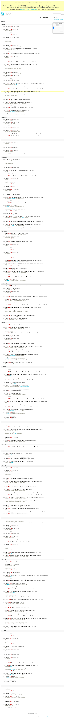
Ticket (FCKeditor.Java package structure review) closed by (19, 164)
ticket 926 (12, 134)
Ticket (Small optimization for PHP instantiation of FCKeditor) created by (20, 660)
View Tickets (56, 17)
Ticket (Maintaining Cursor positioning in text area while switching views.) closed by (26, 304)
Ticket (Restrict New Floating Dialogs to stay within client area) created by (21, 446)
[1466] (11, 674)
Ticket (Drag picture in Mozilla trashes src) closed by (20, 312)
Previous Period (56, 19)
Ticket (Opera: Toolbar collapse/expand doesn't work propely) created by (22, 346)
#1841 (8, 206)
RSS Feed (33, 714)
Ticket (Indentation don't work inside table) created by (17, 327)
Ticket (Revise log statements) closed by (16, 191)
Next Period (61, 19)
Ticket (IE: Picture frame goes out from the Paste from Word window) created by (24, 502)
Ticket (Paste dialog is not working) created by (16, 404)
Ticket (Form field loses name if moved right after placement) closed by (24, 374)
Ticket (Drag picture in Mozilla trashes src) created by (16, 359)
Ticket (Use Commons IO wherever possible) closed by (18, 170)
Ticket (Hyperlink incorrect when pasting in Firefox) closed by (22, 307)
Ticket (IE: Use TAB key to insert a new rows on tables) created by (21, 500)
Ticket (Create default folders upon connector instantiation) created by (21, 91)
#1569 (12, 462)
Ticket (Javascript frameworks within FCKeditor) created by (19, 615)
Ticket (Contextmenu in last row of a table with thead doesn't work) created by (22, 124)
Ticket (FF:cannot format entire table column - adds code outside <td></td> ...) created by (23, 285)
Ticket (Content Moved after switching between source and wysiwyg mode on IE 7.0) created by (24, 522)
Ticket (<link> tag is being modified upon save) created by (17, 241)
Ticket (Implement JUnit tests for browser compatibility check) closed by (21, 53)
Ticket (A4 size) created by (12, 390)
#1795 (8, 682)
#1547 (11, 54)
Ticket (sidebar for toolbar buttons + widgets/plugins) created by (19, 626)
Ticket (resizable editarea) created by (14, 623)
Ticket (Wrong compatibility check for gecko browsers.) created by (20, 64)
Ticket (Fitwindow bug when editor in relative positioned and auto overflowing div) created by (25, 618)
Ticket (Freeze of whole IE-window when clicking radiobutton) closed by (20, 668)
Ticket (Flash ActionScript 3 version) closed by (17, 541)
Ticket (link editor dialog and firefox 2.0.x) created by (17, 586)
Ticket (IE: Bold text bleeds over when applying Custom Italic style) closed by (23, 497)
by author (54, 26)
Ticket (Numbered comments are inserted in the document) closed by (22, 552)
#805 (8, 584)
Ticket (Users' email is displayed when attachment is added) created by (21, 69)
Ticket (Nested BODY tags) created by (15, 233)
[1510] (11, 277)
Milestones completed (57, 27)
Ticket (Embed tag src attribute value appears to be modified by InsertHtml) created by (22, 481)
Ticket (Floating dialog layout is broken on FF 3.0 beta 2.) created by (20, 273)
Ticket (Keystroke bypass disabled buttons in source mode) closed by (24, 580)
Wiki (40, 17)
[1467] (11, 669)
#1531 (8, 358)
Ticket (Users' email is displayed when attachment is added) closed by (21, 67)
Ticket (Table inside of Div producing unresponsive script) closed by (23, 263)
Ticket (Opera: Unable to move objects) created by (18, 343)
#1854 (8, 280)
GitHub (32, 2)
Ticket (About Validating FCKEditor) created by (16, 99)
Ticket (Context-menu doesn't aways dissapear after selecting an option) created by (23, 429)
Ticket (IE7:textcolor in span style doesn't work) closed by (20, 596)
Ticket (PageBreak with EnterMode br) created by (16, 426)
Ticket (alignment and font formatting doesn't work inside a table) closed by (23, 260)
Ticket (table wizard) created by (13, 602)
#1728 (8, 677)
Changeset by (11, 26)
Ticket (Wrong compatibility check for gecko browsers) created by (20, 61)
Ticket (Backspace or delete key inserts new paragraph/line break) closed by (23, 271)
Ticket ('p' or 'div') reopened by (12, 302)
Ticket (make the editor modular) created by (16, 604)
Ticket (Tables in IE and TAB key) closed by (17, 218)
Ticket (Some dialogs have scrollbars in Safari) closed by (18, 409)
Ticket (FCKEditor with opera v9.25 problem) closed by (17, 102)
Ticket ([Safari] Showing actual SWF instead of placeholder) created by (19, 486)
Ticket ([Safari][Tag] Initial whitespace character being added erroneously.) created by (23, 135)
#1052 (14, 592)
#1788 (8, 413)
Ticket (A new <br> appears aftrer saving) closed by (18, 293)
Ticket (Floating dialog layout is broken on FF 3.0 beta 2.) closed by (23, 197)
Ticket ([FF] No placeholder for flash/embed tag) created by (17, 489)
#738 (10, 378)
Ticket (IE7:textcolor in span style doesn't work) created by (18, 662)
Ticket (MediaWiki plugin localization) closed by (18, 461)
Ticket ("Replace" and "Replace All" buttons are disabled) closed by (20, 208)
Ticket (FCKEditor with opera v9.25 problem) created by (18, 107)
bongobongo (12, 225)
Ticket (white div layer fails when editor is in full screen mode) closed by (21, 678)
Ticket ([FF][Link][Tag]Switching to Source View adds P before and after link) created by (23, 133)
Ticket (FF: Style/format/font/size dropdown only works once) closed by (20, 665)
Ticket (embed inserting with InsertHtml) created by (16, 351)
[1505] (11, 355)
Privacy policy (47, 716)
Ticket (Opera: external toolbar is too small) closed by (17, 673)
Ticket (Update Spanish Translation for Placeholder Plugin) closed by (20, 354)
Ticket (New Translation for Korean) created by (17, 362)
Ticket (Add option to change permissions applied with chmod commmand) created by (23, 83)
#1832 (12, 350)
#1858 (17, 261)
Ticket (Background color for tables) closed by (17, 453)
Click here (13, 111)
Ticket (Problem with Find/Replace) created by (15, 513)
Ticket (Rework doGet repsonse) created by (16, 59)
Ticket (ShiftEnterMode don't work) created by (15, 330)
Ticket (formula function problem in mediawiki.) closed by (19, 588)
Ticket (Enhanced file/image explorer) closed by (19, 455)
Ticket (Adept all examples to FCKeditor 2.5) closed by (19, 153)
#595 (11, 454)
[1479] (11, 581)
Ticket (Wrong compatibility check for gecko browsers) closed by (20, 48)
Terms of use (41, 716)
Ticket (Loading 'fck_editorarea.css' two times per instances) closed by (24, 432)
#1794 (12, 195)
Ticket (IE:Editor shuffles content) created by (16, 621)
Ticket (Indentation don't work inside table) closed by (17, 276)
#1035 (12, 553)
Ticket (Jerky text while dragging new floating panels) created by (20, 94)
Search (62, 17)
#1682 (8, 418)
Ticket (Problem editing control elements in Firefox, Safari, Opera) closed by (21, 414)
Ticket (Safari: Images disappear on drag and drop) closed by (22, 613)
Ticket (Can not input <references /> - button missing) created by (19, 440)
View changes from (55, 23)
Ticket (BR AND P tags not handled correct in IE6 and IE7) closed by (21, 224)
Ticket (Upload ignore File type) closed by (16, 505)
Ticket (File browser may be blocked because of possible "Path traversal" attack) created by (25, 96)
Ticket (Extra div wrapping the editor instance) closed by (21, 379)
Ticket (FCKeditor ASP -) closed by (18, 478)
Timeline (45, 17)
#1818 (12, 512)
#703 (11, 540)
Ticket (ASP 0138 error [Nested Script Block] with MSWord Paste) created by (23, 221)
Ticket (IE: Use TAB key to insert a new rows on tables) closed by (23, 494)
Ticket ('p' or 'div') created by (12, 324)
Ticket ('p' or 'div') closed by (16, 299)
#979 (23, 217)
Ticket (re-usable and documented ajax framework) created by (19, 610)
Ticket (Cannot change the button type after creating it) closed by (23, 371)
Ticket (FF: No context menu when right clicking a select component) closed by (25, 401)
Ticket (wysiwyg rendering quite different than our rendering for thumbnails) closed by (25, 296)
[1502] (11, 410)
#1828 (8, 114)
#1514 (11, 666)
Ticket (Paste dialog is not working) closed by (16, 202)
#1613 (15, 383)
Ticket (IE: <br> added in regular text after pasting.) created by (19, 315)
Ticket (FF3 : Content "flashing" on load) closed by (18, 458)
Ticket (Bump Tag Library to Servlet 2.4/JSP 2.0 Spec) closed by (20, 175)
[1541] (11, 111)
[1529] (10, 176)
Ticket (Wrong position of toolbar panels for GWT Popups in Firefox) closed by (22, 555)
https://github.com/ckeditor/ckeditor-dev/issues (28, 9)
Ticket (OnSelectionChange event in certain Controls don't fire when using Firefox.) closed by (26, 539)
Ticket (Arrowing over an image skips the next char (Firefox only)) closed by (21, 406)
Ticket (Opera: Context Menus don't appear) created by (19, 340)
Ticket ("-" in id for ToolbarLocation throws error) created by (18, 424)
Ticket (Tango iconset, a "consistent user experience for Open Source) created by (23, 599)
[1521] (11, 209)
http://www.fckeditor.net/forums (24, 386)
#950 (16, 84)
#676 (7, 378)
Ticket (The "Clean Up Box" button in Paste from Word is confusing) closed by (25, 575)
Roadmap (50, 17)
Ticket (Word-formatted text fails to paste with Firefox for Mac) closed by (24, 398)
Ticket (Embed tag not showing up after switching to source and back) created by (21, 492)
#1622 (16, 433)
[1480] (11, 576)
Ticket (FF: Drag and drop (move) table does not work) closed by (21, 508)
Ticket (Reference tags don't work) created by (15, 318)
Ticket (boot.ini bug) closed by (15, 268)
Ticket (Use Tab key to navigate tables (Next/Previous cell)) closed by (21, 216)
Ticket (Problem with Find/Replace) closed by (16, 110)
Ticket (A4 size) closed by (15, 385)
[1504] (11, 375)
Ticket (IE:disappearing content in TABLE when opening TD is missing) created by (23, 332)
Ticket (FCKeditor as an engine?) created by (16, 607)
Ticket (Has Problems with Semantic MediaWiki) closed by (20, 591)
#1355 (13, 214)
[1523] (11, 198)
